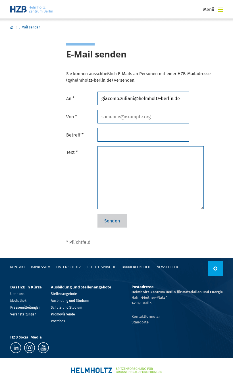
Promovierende (63, 314)
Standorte (140, 322)
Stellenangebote (64, 294)
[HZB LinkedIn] (15, 347)
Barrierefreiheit (136, 267)
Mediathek (18, 301)
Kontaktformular (146, 316)
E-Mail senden (29, 27)
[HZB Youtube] (43, 347)
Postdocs (58, 321)
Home (12, 27)
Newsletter (167, 267)
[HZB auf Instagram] (29, 347)
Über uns (17, 294)
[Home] (31, 9)
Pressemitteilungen (25, 307)
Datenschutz (68, 267)
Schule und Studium (66, 307)
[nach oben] (215, 268)
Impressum (41, 267)
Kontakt (17, 267)
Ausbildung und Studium (70, 301)
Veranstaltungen (23, 314)
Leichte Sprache (101, 267)
